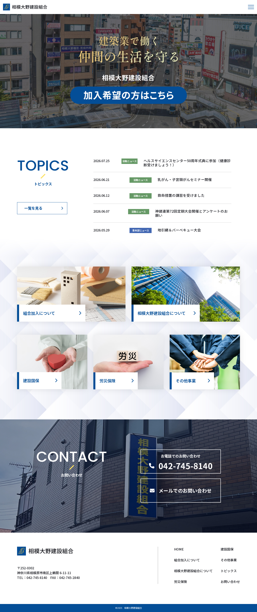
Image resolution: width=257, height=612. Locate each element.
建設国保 (227, 549)
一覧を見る (33, 208)
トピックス (229, 570)
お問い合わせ (230, 581)
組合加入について (187, 559)
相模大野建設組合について (193, 570)
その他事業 (229, 559)
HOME (179, 549)
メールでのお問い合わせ (185, 490)
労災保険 (180, 581)
